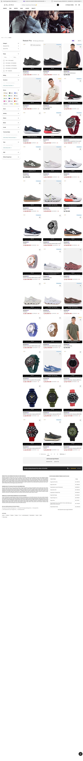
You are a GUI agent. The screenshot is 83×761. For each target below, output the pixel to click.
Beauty (33, 8)
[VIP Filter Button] (73, 41)
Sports (16, 8)
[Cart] (79, 5)
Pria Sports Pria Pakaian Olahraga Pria (9, 507)
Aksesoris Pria (49, 461)
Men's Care (5, 516)
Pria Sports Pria (35, 507)
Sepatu (16, 515)
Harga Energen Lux (53, 497)
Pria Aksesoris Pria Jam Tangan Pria (9, 509)
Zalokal (7, 515)
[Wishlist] (76, 5)
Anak (21, 8)
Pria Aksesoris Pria (21, 509)
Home (2, 37)
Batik (41, 515)
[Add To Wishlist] (40, 71)
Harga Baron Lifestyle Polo (55, 492)
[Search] (58, 5)
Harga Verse (52, 500)
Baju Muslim (32, 515)
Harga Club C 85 (53, 484)
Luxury (27, 8)
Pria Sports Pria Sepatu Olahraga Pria (24, 507)
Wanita (5, 8)
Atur (79, 40)
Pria (10, 8)
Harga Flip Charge (53, 495)
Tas (20, 515)
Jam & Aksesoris (25, 515)
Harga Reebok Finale (54, 506)
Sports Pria (56, 461)
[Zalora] (9, 5)
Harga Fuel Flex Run (54, 481)
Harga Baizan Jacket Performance (56, 487)
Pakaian (12, 515)
